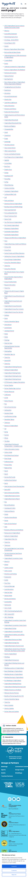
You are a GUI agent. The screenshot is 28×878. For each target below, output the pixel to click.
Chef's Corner (8, 570)
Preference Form (8, 461)
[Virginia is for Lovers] (8, 784)
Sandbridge (7, 141)
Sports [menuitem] (3, 770)
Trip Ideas (7, 441)
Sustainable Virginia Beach (11, 231)
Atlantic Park (7, 99)
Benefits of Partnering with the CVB (14, 696)
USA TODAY (12, 841)
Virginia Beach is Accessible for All (13, 631)
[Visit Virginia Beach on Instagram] (10, 799)
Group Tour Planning (9, 268)
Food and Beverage (9, 586)
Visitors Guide (8, 452)
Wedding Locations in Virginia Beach (14, 668)
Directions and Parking (10, 573)
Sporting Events (8, 79)
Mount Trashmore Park (10, 216)
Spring (6, 431)
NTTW (6, 397)
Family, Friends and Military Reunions (14, 253)
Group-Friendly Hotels (10, 281)
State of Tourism (8, 400)
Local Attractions (9, 589)
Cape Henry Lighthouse (10, 102)
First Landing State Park (10, 213)
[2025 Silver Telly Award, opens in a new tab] (4, 833)
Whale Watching (8, 185)
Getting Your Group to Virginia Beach (14, 256)
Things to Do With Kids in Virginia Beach (15, 237)
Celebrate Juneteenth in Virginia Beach (14, 66)
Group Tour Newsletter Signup (12, 262)
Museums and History (10, 108)
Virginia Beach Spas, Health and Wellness (15, 244)
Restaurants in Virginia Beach (12, 533)
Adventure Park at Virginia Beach (13, 203)
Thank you (7, 422)
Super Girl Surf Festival (10, 523)
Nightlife (6, 160)
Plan (5, 404)
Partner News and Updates (11, 711)
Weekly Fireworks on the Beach (12, 689)
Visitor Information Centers (11, 449)
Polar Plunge (7, 458)
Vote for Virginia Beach (10, 653)
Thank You (7, 265)
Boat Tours (7, 166)
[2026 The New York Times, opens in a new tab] (4, 815)
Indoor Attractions (9, 105)
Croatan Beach (8, 60)
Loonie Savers (8, 327)
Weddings (7, 657)
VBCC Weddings (8, 617)
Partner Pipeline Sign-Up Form (12, 388)
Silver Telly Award (14, 831)
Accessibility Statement (10, 33)
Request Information (9, 284)
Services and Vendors (10, 598)
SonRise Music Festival (10, 480)
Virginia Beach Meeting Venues (12, 379)
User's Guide (7, 608)
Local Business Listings (10, 416)
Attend (6, 564)
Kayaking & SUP (8, 175)
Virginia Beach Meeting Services (12, 376)
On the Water (8, 163)
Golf (5, 197)
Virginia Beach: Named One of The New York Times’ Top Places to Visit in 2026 (14, 649)
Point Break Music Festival (11, 455)
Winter (6, 438)
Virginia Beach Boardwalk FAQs (12, 123)
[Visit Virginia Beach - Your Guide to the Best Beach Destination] (8, 4)
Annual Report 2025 (9, 43)
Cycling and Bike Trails (10, 194)
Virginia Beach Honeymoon (11, 660)
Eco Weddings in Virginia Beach (12, 680)
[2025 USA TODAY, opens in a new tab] (4, 843)
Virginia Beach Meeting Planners (13, 366)
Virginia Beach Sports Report (12, 498)
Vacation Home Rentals (10, 517)
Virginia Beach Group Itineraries (13, 306)
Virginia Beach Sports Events (12, 495)
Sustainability (8, 601)
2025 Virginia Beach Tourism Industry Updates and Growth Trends (14, 26)
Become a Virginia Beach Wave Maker (14, 49)
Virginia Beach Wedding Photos (12, 683)
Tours (5, 240)
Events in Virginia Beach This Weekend (14, 69)
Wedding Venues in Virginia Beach (13, 674)
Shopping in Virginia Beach (11, 228)
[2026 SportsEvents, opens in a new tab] (4, 852)
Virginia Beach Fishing (10, 628)
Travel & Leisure (13, 822)
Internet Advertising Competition (15, 805)
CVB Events (7, 394)
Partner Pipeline (8, 385)
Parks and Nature (9, 200)
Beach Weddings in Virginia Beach (13, 671)
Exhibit (6, 580)
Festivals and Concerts (10, 72)
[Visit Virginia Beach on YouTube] (18, 799)
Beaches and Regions (10, 126)
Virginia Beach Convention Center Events (15, 625)
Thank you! (7, 545)
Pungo (6, 138)
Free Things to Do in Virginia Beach (13, 157)
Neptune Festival (8, 76)
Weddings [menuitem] (18, 773)
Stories (6, 520)
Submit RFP (7, 360)
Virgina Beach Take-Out (10, 539)
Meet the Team (8, 343)
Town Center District (9, 147)
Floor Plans (7, 583)
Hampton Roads (8, 413)
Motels (6, 514)
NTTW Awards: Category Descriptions (14, 382)
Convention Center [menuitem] (21, 766)
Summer (6, 435)
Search (6, 471)
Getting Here (7, 410)
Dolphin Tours (8, 169)
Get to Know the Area (10, 407)
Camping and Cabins (9, 508)
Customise (14, 870)
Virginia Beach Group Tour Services (13, 312)
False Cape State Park (10, 209)
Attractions (7, 93)
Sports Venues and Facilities (12, 492)
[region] (14, 865)
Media (6, 333)
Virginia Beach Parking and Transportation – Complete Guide (13, 445)
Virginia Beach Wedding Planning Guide (15, 686)
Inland (6, 132)
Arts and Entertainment (10, 96)
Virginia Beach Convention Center (13, 558)
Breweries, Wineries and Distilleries (13, 529)
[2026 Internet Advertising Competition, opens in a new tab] (4, 807)
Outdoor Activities (9, 188)
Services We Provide (9, 477)
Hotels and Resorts (9, 511)
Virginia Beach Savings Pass (11, 642)
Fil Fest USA (7, 247)
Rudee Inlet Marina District (11, 111)
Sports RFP (7, 489)
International (7, 324)
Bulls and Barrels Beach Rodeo (12, 52)
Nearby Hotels (8, 595)
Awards (6, 46)
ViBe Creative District (10, 151)
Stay (5, 502)
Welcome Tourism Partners (11, 693)
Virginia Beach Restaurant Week (13, 639)
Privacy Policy (8, 464)
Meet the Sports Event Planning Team (14, 486)
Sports (6, 483)
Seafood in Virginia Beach (11, 536)
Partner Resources (9, 391)
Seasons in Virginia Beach (11, 425)
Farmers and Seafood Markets (12, 154)
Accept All (14, 866)
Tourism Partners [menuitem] (7, 776)
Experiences (7, 90)
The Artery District (9, 144)
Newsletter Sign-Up (9, 354)
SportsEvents (13, 850)
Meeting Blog (8, 351)
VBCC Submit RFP (9, 614)
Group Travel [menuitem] (19, 770)
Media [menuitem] (3, 773)
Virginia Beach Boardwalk (11, 120)
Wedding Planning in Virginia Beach (13, 677)
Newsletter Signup (9, 419)
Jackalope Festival (9, 330)
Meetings (6, 340)
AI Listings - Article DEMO (11, 40)
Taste (5, 526)
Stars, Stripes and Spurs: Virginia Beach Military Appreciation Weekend (14, 83)
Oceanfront (7, 135)
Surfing (6, 182)
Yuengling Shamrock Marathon (12, 87)
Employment (7, 577)
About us (6, 30)
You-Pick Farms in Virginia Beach (13, 222)
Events (6, 63)
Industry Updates (9, 708)
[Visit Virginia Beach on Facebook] (14, 799)
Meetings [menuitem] (4, 766)
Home (6, 318)
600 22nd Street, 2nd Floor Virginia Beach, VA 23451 (15, 757)
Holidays (6, 315)
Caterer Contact (8, 567)
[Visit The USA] (19, 784)
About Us (6, 561)
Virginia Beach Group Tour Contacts (14, 309)
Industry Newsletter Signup (11, 321)
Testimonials (7, 604)
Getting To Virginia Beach (11, 369)
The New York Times (15, 813)
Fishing (6, 172)
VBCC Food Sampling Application (13, 611)
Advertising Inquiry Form (11, 36)
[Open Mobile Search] (21, 4)
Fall (5, 428)
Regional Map (8, 467)
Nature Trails (7, 219)
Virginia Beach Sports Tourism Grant (14, 645)
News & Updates (8, 705)
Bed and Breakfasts (9, 505)
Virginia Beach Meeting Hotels (12, 373)
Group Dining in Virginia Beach (12, 259)
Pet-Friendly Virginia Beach (11, 225)
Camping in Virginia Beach (11, 191)
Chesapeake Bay (8, 129)
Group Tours (7, 250)
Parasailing (7, 178)
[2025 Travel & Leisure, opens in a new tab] (4, 824)
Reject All (14, 874)
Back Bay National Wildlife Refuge (13, 206)
